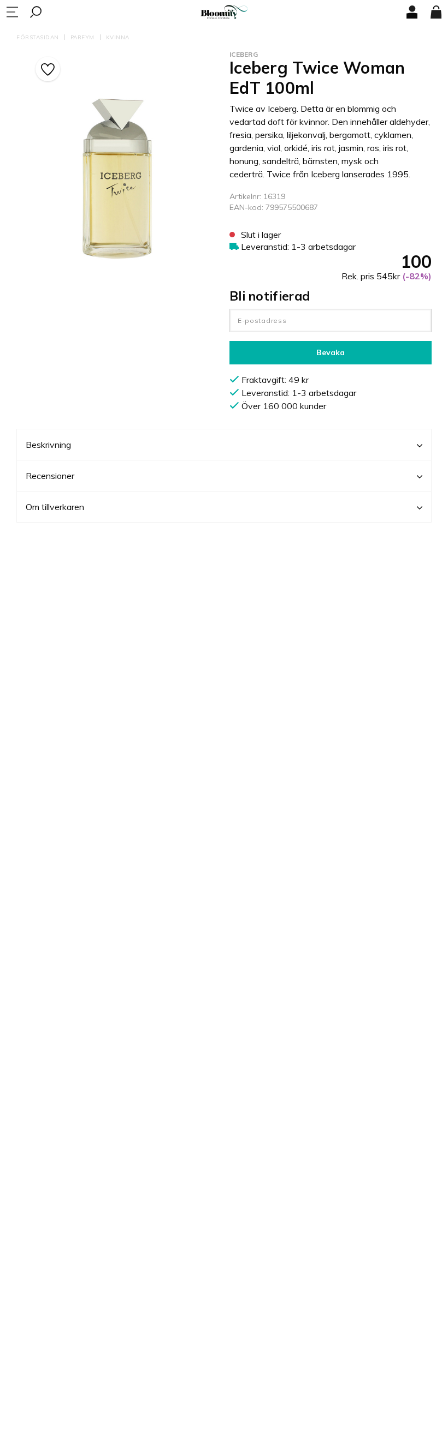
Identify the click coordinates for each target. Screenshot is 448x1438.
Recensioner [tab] (50, 475)
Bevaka (330, 352)
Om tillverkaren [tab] (55, 506)
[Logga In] (412, 12)
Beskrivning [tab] (48, 444)
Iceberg (243, 54)
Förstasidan (37, 37)
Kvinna (117, 37)
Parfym (82, 37)
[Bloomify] (224, 12)
